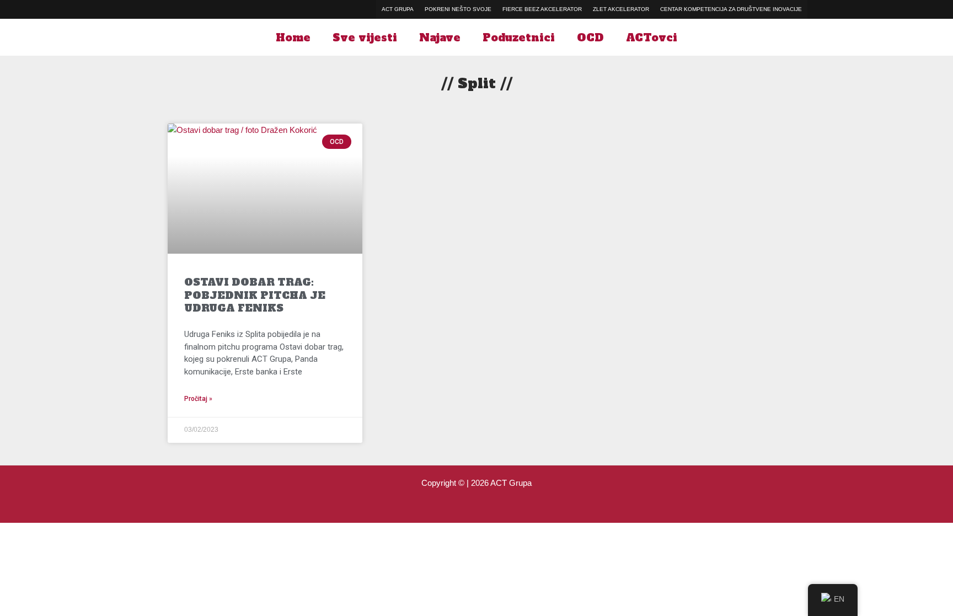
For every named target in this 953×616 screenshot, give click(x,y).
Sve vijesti (365, 37)
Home (293, 37)
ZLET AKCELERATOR (621, 9)
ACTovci (651, 37)
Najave (440, 37)
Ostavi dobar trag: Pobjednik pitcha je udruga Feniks (254, 295)
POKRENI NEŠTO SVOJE (458, 9)
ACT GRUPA (398, 9)
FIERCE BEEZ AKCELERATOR (542, 9)
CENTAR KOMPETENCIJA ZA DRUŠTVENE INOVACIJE (731, 9)
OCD (590, 37)
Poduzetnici (519, 37)
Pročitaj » (198, 399)
